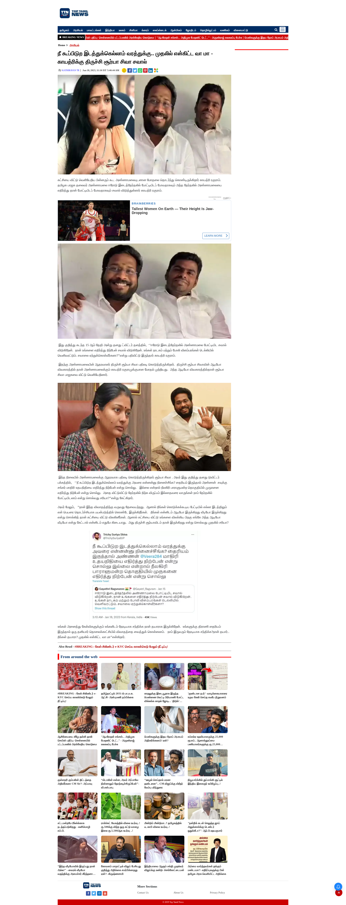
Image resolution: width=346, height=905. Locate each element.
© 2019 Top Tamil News (173, 902)
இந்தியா (110, 30)
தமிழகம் (64, 30)
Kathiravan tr (70, 70)
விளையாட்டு (241, 30)
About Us (178, 892)
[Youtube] (105, 893)
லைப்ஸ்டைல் (160, 30)
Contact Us (142, 892)
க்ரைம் (145, 30)
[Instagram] (99, 893)
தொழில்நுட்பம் (208, 30)
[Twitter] (94, 893)
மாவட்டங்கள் (94, 30)
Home (61, 45)
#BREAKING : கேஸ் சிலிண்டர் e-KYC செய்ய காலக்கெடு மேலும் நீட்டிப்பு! (121, 646)
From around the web (79, 656)
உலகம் (122, 30)
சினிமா (133, 30)
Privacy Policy (217, 892)
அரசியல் (78, 30)
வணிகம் (225, 30)
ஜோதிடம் (191, 30)
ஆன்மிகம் (176, 30)
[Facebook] (88, 893)
